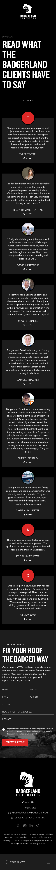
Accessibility (32, 840)
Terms (42, 844)
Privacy (23, 840)
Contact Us (28, 802)
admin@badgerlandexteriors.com (30, 813)
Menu (48, 862)
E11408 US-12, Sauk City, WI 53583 (29, 818)
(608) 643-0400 (17, 862)
